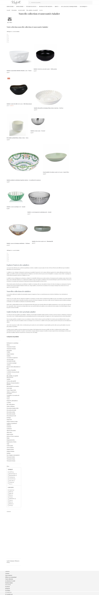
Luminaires (9, 428)
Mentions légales (9, 583)
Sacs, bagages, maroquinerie (13, 455)
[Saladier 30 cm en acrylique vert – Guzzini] (16, 195)
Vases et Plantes (10, 447)
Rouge (10, 503)
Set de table (9, 388)
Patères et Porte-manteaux (13, 436)
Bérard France (12, 473)
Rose (10, 502)
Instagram (7, 588)
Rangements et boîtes (11, 442)
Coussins (9, 402)
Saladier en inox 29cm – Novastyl (38, 130)
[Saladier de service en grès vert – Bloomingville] (42, 228)
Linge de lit (9, 419)
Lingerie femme (10, 449)
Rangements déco (11, 440)
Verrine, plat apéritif (11, 381)
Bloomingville (12, 475)
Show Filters (9, 22)
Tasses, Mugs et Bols (11, 390)
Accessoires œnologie (11, 363)
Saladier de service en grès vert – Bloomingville (42, 241)
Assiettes (9, 365)
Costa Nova (11, 478)
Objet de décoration (11, 430)
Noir (10, 500)
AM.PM (10, 472)
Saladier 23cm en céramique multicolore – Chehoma (18, 243)
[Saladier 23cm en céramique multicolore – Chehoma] (18, 229)
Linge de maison (10, 354)
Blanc (10, 493)
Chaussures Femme (11, 346)
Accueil (8, 10)
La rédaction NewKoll (10, 581)
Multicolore (11, 498)
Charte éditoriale (9, 579)
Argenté (11, 490)
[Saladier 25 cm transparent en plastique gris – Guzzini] (39, 198)
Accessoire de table (11, 361)
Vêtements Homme (11, 460)
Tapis (8, 443)
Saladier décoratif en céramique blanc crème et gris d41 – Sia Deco (48, 108)
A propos (7, 573)
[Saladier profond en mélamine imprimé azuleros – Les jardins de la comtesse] (24, 161)
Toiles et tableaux (11, 406)
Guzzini (11, 482)
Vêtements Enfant (11, 457)
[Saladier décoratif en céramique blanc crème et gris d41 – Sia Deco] (48, 91)
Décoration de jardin (11, 410)
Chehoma (11, 477)
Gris (10, 496)
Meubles (8, 356)
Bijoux (8, 345)
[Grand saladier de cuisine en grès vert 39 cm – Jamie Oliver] (56, 157)
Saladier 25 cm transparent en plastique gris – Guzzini (39, 212)
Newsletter (7, 590)
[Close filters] (7, 570)
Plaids (8, 438)
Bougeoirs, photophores (12, 400)
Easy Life (11, 480)
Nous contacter (8, 575)
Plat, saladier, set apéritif (32, 10)
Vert (10, 505)
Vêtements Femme (11, 459)
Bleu (10, 495)
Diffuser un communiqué (10, 577)
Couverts (9, 374)
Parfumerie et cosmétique (12, 343)
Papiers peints (10, 434)
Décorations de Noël (11, 415)
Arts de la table (21, 10)
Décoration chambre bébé (12, 408)
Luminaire (9, 426)
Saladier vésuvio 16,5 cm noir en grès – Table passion (45, 69)
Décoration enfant (11, 412)
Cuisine (8, 352)
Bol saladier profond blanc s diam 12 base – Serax (17, 137)
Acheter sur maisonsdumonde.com (19, 75)
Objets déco (9, 432)
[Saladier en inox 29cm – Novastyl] (38, 121)
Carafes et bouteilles (11, 370)
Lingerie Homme (10, 451)
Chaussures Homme (11, 348)
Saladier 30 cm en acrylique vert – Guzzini (16, 206)
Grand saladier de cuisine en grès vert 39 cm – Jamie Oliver (56, 172)
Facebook (7, 586)
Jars (10, 484)
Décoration (14, 10)
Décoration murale (11, 414)
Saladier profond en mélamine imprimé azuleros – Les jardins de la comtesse (24, 180)
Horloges (9, 417)
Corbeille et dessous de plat (13, 372)
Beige (10, 491)
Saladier (8, 379)
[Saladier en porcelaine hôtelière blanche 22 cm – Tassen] (19, 56)
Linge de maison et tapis (12, 421)
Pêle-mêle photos (11, 404)
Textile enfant (10, 445)
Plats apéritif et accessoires (13, 386)
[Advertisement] (14, 535)
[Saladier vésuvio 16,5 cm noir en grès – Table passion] (45, 55)
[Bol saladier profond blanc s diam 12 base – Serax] (17, 125)
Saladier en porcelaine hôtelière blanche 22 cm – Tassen (19, 70)
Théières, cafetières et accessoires (12, 392)
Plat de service (10, 377)
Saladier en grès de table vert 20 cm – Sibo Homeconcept (19, 103)
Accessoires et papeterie (12, 357)
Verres (8, 398)
